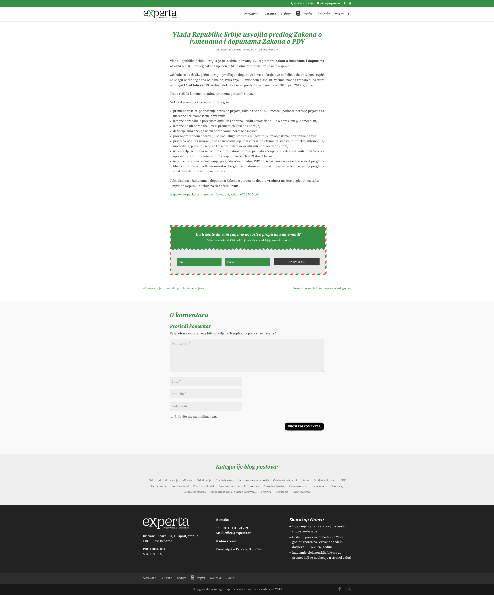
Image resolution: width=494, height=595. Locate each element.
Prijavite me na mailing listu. (195, 416)
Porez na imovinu (229, 486)
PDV (260, 49)
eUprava (187, 480)
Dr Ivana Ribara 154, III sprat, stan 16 (171, 536)
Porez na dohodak (204, 486)
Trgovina (266, 492)
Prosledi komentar (304, 426)
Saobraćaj (337, 486)
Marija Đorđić (233, 49)
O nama (270, 14)
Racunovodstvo (298, 486)
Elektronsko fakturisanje (163, 480)
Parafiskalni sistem (325, 480)
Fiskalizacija (204, 480)
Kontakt (323, 14)
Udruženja (282, 492)
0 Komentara (271, 49)
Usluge (286, 14)
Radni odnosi (319, 486)
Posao (339, 14)
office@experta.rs (237, 533)
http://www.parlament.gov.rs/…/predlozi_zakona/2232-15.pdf (214, 194)
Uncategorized (301, 492)
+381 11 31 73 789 (304, 3)
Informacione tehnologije (253, 480)
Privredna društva (274, 486)
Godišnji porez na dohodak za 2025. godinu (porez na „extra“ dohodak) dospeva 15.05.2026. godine (318, 542)
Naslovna (251, 14)
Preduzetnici (251, 486)
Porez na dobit (180, 486)
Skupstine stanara (195, 492)
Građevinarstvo (225, 480)
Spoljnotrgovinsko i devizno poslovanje (233, 492)
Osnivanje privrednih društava (291, 480)
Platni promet (159, 486)
